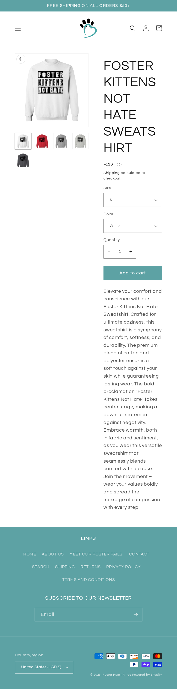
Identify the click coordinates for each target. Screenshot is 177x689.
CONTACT (139, 554)
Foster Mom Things (117, 674)
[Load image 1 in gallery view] (23, 141)
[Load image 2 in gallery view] (42, 141)
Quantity (111, 240)
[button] (17, 28)
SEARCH (41, 567)
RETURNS (90, 567)
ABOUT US (53, 554)
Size (107, 188)
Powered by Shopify (147, 674)
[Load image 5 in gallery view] (23, 160)
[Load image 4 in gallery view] (80, 141)
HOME (29, 554)
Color (108, 214)
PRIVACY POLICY (123, 567)
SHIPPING (65, 567)
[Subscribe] (135, 615)
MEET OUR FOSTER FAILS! (96, 554)
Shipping (111, 173)
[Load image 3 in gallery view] (61, 141)
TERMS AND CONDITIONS (88, 580)
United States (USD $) (41, 667)
